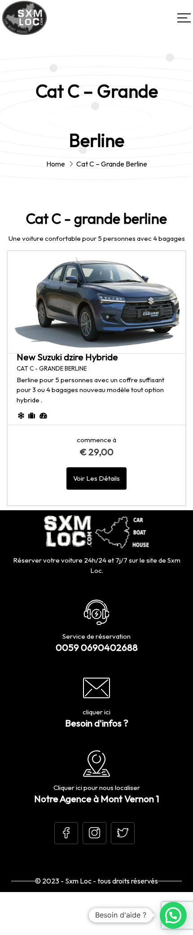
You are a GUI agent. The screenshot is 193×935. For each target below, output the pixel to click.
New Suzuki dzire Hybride (67, 357)
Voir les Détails (96, 478)
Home (55, 163)
